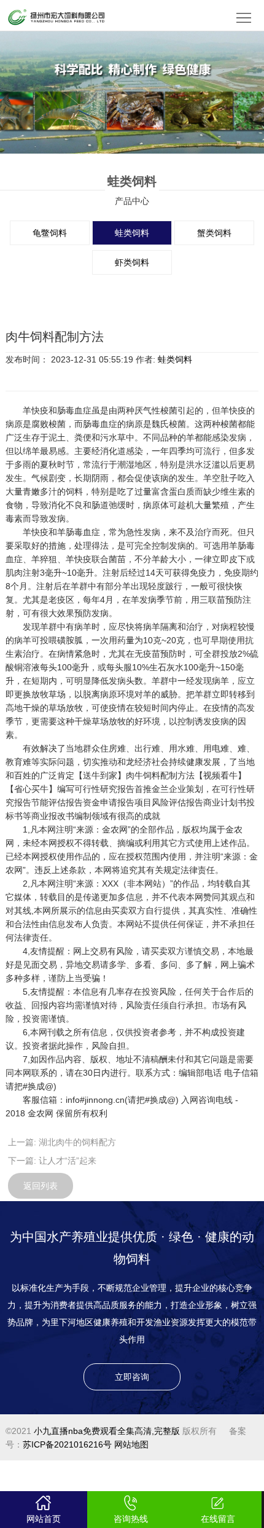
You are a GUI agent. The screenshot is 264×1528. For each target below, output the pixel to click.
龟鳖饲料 (50, 233)
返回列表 (40, 1186)
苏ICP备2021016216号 (67, 1444)
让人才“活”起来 (67, 1161)
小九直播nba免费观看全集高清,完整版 (107, 1431)
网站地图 (131, 1444)
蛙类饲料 (132, 233)
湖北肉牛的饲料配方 (77, 1142)
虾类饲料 (132, 262)
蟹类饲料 (214, 233)
